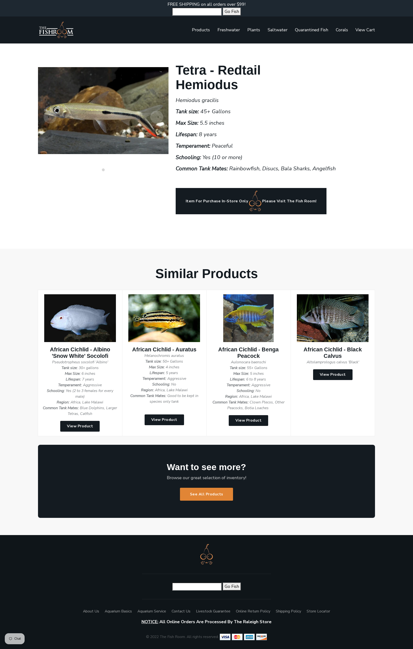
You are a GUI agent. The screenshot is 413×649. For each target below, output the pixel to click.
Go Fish (232, 11)
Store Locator (318, 611)
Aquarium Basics (118, 611)
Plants (253, 30)
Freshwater (228, 30)
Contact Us (181, 611)
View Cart (365, 30)
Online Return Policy (253, 611)
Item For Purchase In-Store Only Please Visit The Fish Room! (251, 201)
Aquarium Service (151, 611)
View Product (80, 426)
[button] (103, 169)
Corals (342, 30)
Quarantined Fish (311, 30)
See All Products (206, 494)
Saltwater (278, 30)
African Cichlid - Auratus (164, 350)
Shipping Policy (288, 611)
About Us (91, 611)
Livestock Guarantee (213, 611)
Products (201, 30)
